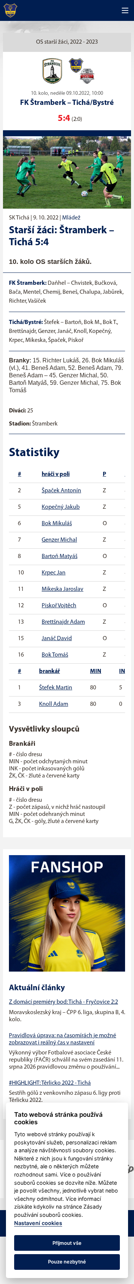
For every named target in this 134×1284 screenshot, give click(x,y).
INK (124, 671)
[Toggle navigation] (125, 10)
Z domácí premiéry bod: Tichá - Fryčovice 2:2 (63, 1002)
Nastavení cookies (38, 1223)
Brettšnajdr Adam (63, 622)
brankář (49, 671)
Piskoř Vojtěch (59, 606)
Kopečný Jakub (61, 507)
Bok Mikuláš (57, 524)
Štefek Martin (55, 688)
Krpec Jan (54, 573)
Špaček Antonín (61, 491)
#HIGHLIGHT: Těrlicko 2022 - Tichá (50, 1083)
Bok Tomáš (55, 655)
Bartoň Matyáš (59, 557)
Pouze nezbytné (67, 1262)
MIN (95, 671)
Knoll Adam (53, 704)
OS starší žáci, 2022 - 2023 (67, 42)
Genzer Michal (59, 540)
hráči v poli (56, 474)
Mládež (71, 218)
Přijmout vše (67, 1243)
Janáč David (57, 639)
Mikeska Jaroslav (62, 589)
